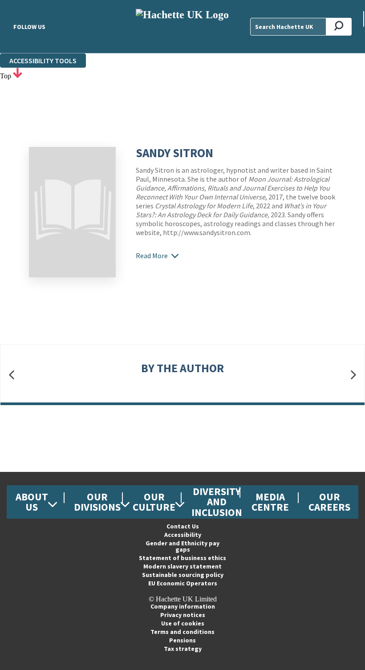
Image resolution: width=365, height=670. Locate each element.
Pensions (182, 640)
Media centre (270, 501)
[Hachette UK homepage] (182, 26)
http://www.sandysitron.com (206, 232)
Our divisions (97, 501)
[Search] (339, 27)
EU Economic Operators (182, 583)
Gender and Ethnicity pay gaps (182, 546)
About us (32, 501)
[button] (11, 374)
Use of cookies (182, 623)
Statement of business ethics (182, 558)
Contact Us (182, 526)
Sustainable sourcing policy (182, 575)
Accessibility (182, 535)
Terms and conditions (182, 632)
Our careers (329, 501)
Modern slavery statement (182, 566)
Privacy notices (182, 615)
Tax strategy (183, 649)
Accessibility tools (43, 60)
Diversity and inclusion (216, 501)
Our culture (154, 501)
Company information (182, 606)
